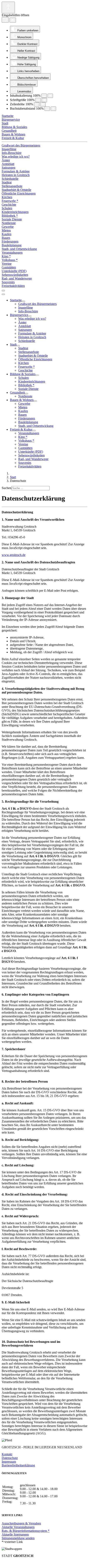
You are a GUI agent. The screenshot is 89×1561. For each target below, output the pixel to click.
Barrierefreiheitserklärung (18, 1465)
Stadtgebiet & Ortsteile (16, 189)
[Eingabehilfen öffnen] (8, 7)
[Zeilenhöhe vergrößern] (43, 104)
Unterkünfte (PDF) (14, 271)
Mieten (6, 230)
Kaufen (6, 234)
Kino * (6, 256)
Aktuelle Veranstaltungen (18, 1527)
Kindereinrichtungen (15, 212)
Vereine (7, 263)
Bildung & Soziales (14, 127)
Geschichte (9, 204)
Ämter (6, 160)
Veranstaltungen (12, 252)
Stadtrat (7, 182)
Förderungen (10, 241)
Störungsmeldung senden (18, 1538)
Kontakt (7, 1454)
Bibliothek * (10, 215)
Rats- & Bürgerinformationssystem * (25, 1530)
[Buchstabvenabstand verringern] (47, 109)
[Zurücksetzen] (5, 20)
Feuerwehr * (10, 201)
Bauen (6, 238)
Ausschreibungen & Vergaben (21, 1523)
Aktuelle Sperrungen (15, 1534)
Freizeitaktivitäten (13, 286)
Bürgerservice (11, 119)
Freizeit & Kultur (13, 138)
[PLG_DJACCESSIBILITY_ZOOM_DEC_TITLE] (44, 96)
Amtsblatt (8, 164)
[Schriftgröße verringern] (38, 100)
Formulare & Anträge (16, 171)
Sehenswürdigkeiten (15, 274)
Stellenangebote (12, 186)
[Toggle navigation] (3, 290)
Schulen (7, 208)
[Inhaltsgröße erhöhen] (50, 96)
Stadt (5, 123)
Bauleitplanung (12, 245)
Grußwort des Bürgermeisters (21, 145)
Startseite (7, 116)
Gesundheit (9, 130)
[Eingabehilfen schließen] (13, 20)
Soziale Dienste (12, 219)
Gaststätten (9, 267)
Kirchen (7, 197)
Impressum (9, 1461)
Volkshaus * (10, 260)
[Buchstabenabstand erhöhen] (53, 109)
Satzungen (8, 167)
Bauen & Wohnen (13, 134)
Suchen (6, 488)
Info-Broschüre (12, 153)
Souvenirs (8, 282)
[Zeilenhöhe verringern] (36, 104)
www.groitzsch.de (13, 555)
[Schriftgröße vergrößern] (44, 100)
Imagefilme (9, 149)
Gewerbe (8, 226)
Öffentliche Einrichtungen (19, 193)
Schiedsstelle (10, 178)
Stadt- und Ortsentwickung (19, 249)
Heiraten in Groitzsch (16, 175)
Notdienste (9, 223)
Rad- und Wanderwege (17, 278)
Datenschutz (10, 1458)
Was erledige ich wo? (16, 156)
